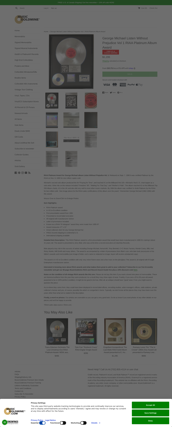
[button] (4, 422)
